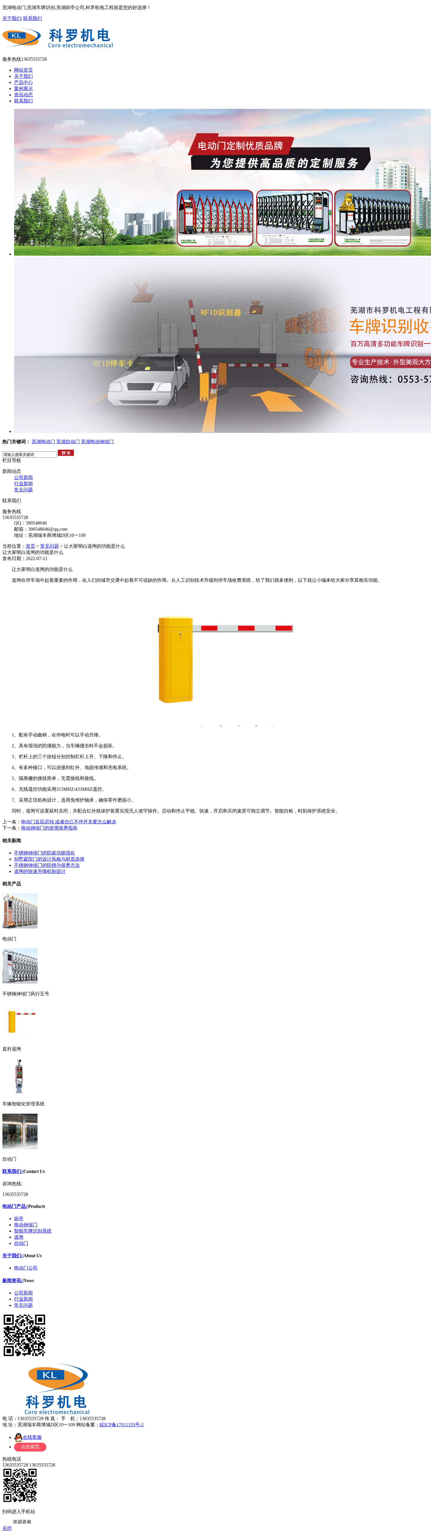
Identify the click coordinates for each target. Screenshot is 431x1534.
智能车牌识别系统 (33, 1230)
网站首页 (23, 70)
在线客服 (32, 1437)
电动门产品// (15, 1206)
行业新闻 (23, 483)
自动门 (21, 1243)
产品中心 (23, 82)
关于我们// (12, 1255)
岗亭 (18, 1218)
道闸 (18, 1237)
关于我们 (11, 18)
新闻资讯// (12, 1280)
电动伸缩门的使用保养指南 (49, 827)
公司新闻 (23, 477)
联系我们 (32, 18)
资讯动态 (23, 94)
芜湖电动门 (43, 441)
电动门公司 (26, 1267)
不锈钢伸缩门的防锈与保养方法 (47, 865)
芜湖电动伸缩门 (97, 441)
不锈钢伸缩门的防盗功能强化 (44, 852)
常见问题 (23, 489)
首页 (30, 546)
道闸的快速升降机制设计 (40, 871)
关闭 (7, 1528)
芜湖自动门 (68, 441)
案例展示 (23, 88)
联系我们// (12, 1171)
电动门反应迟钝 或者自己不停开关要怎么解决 (68, 821)
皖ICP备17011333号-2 (122, 1424)
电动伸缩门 (26, 1224)
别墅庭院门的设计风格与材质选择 (49, 859)
